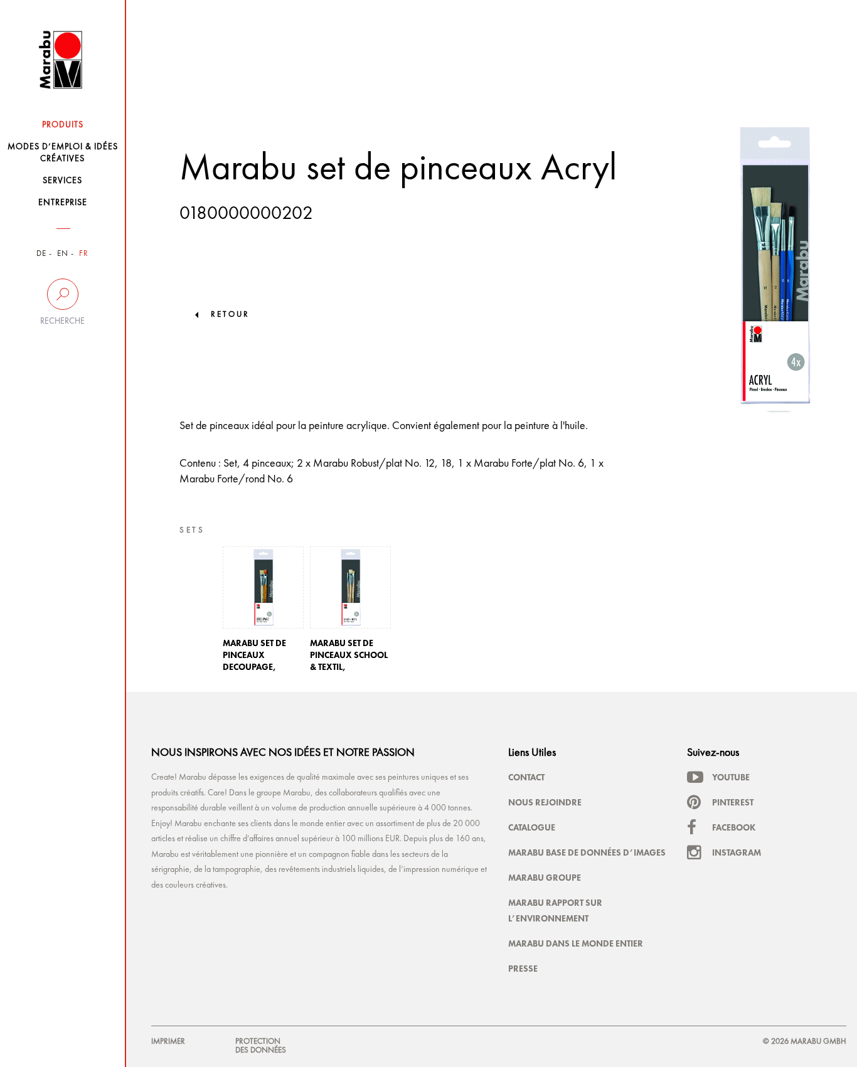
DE (41, 254)
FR (83, 254)
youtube (731, 777)
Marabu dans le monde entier (575, 943)
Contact (526, 777)
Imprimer (168, 1042)
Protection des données (260, 1046)
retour (230, 315)
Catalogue (531, 827)
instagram (736, 852)
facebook (733, 827)
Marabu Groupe (544, 877)
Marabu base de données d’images (587, 852)
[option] (263, 612)
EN (62, 254)
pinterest (732, 802)
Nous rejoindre (545, 802)
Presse (523, 968)
